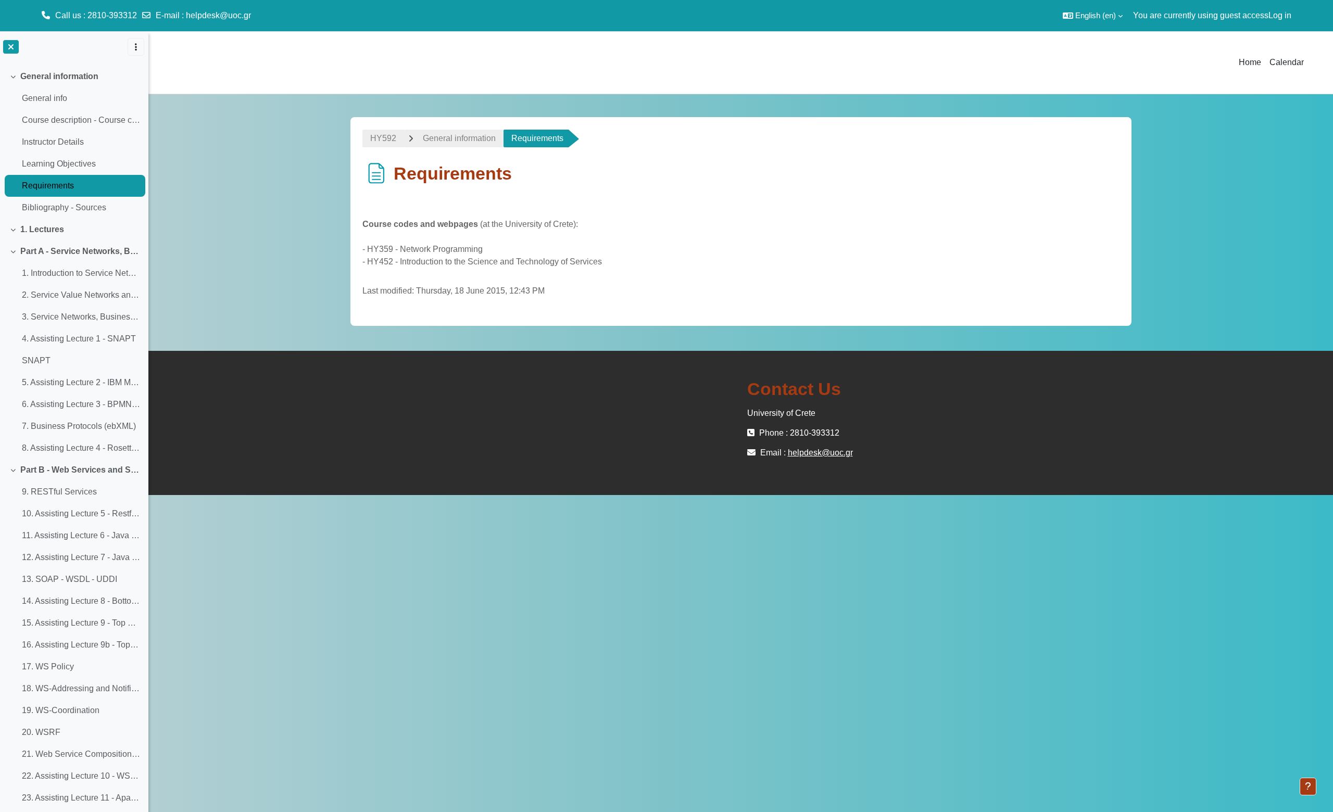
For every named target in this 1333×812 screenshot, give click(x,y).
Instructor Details (53, 141)
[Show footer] (1308, 786)
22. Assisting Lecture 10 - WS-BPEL (81, 775)
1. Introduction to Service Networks (81, 273)
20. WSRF (41, 732)
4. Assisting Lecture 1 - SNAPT (79, 338)
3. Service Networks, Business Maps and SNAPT (81, 316)
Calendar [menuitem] (1286, 62)
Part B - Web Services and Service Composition (80, 469)
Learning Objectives (59, 163)
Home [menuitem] (1250, 62)
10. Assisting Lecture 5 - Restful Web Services (81, 513)
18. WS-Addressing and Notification (81, 688)
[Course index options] (136, 47)
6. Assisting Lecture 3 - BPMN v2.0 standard (81, 404)
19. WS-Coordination (60, 710)
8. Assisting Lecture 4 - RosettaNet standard (81, 447)
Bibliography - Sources (64, 207)
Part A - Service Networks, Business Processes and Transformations (80, 251)
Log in (1279, 15)
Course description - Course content (81, 120)
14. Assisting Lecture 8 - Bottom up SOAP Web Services (81, 601)
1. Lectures (42, 229)
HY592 (383, 138)
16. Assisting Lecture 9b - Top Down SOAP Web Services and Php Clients (81, 644)
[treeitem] (74, 142)
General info (44, 98)
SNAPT (36, 360)
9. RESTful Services (59, 491)
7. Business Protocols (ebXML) (79, 426)
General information (59, 76)
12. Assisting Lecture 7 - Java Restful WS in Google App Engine (81, 557)
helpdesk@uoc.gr (218, 15)
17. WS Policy (48, 666)
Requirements (48, 185)
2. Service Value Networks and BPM (81, 294)
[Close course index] (11, 47)
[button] (1093, 15)
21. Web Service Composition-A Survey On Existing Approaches (81, 754)
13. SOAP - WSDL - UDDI (69, 579)
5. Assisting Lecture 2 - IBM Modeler (81, 382)
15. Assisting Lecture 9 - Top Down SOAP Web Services (81, 622)
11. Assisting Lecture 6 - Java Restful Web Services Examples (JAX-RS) (81, 535)
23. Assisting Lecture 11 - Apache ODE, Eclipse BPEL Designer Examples (81, 797)
